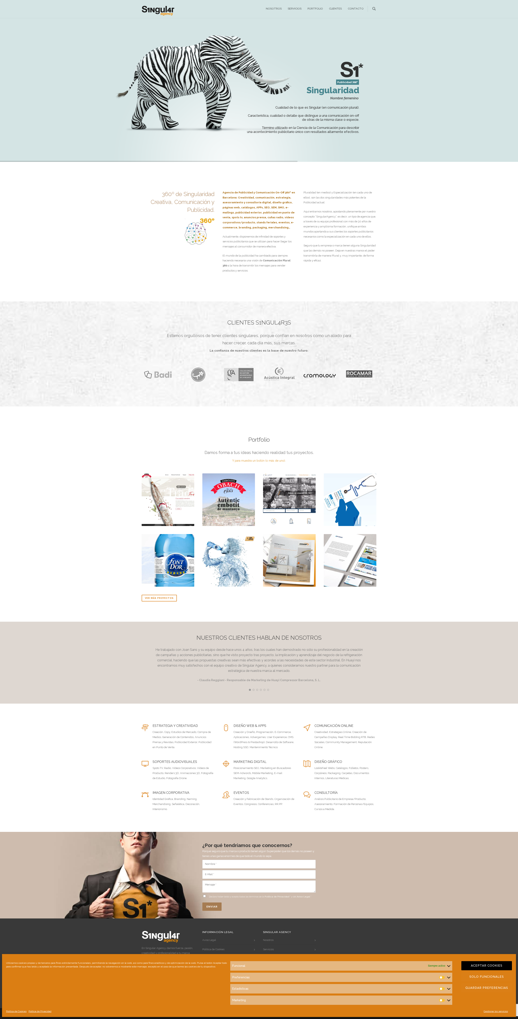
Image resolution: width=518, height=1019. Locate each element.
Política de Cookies (16, 1011)
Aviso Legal (209, 940)
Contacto (356, 8)
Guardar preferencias (486, 988)
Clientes (335, 8)
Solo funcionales (486, 977)
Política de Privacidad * (278, 896)
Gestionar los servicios (496, 1011)
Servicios (294, 8)
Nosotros (274, 8)
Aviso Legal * (304, 896)
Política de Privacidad (40, 1011)
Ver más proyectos (159, 598)
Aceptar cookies (486, 965)
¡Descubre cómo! (339, 143)
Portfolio (315, 8)
